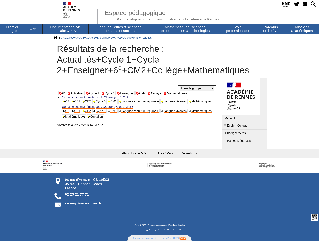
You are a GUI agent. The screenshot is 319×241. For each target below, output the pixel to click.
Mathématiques (177, 93)
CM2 (142, 93)
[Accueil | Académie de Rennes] (53, 165)
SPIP (179, 230)
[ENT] (286, 5)
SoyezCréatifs (164, 230)
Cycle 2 (110, 93)
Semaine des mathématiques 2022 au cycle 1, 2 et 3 (96, 97)
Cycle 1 (94, 93)
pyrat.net (149, 230)
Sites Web (165, 153)
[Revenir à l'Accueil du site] (57, 38)
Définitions (189, 153)
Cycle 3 (101, 101)
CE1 (77, 101)
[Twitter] (296, 4)
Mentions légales (176, 225)
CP (67, 101)
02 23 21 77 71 (77, 194)
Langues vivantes (175, 101)
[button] (313, 4)
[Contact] (305, 4)
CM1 (113, 101)
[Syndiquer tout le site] (182, 238)
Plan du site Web (135, 153)
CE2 (88, 101)
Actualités (77, 93)
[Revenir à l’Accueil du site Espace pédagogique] (71, 9)
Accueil (230, 118)
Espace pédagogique (162, 14)
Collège (156, 93)
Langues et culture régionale (140, 101)
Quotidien (96, 116)
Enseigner (127, 93)
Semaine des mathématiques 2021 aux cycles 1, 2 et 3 (97, 106)
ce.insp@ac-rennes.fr (83, 203)
